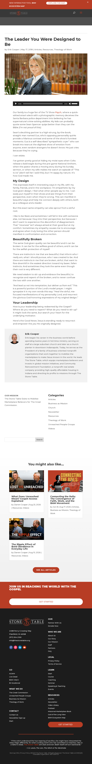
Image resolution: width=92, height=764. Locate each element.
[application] (46, 103)
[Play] (16, 104)
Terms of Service (55, 664)
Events (51, 689)
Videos (51, 428)
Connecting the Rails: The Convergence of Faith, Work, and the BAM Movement (63, 500)
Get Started (46, 602)
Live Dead (13, 677)
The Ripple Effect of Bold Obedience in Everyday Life (23, 546)
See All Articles (46, 570)
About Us (52, 636)
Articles (38, 49)
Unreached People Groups (61, 424)
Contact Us (13, 715)
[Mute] (70, 104)
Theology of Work (63, 49)
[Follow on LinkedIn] (20, 647)
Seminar (51, 683)
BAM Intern (14, 680)
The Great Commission (18, 693)
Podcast (51, 708)
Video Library (53, 705)
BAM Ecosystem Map (56, 718)
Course (51, 677)
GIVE (50, 619)
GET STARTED (65, 724)
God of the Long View (57, 715)
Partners (51, 648)
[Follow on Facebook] (11, 647)
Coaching (52, 680)
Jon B (55, 507)
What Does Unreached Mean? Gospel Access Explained (24, 498)
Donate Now (53, 626)
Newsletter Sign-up (17, 718)
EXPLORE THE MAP (56, 3)
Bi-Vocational (14, 683)
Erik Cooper (13, 49)
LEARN (51, 670)
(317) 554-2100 (15, 637)
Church (52, 408)
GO (10, 670)
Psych (58, 112)
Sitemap (12, 753)
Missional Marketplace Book (59, 711)
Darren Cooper (21, 505)
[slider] (75, 103)
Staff (50, 645)
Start (11, 721)
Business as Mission (58, 403)
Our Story (52, 639)
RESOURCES (53, 695)
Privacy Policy (53, 661)
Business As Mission (17, 699)
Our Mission (53, 642)
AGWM (12, 674)
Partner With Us (54, 623)
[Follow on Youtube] (24, 647)
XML (17, 753)
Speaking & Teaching (56, 686)
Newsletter (53, 412)
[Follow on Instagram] (15, 647)
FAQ (49, 651)
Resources (48, 49)
